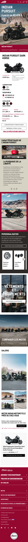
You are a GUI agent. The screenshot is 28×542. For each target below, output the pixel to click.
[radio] (4, 87)
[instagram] (5, 528)
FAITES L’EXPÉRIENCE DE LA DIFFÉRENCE (14, 344)
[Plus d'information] (6, 19)
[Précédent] (11, 189)
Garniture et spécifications (9, 50)
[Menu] (26, 2)
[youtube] (11, 528)
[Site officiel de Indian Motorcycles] (3, 2)
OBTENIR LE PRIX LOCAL (14, 128)
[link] (14, 491)
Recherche (21, 426)
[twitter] (8, 528)
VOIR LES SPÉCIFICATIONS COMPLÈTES (14, 131)
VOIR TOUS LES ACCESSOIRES (14, 246)
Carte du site (4, 515)
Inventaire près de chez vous (14, 455)
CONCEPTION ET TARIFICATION (14, 124)
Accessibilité (4, 522)
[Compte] (20, 2)
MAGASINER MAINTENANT (14, 301)
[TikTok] (15, 528)
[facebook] (1, 528)
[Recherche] (18, 2)
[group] (14, 166)
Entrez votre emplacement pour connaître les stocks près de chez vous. (13, 422)
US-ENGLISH (5, 483)
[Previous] (4, 259)
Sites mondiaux (5, 524)
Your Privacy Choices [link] (6, 519)
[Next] (24, 259)
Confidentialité (5, 517)
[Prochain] (16, 189)
